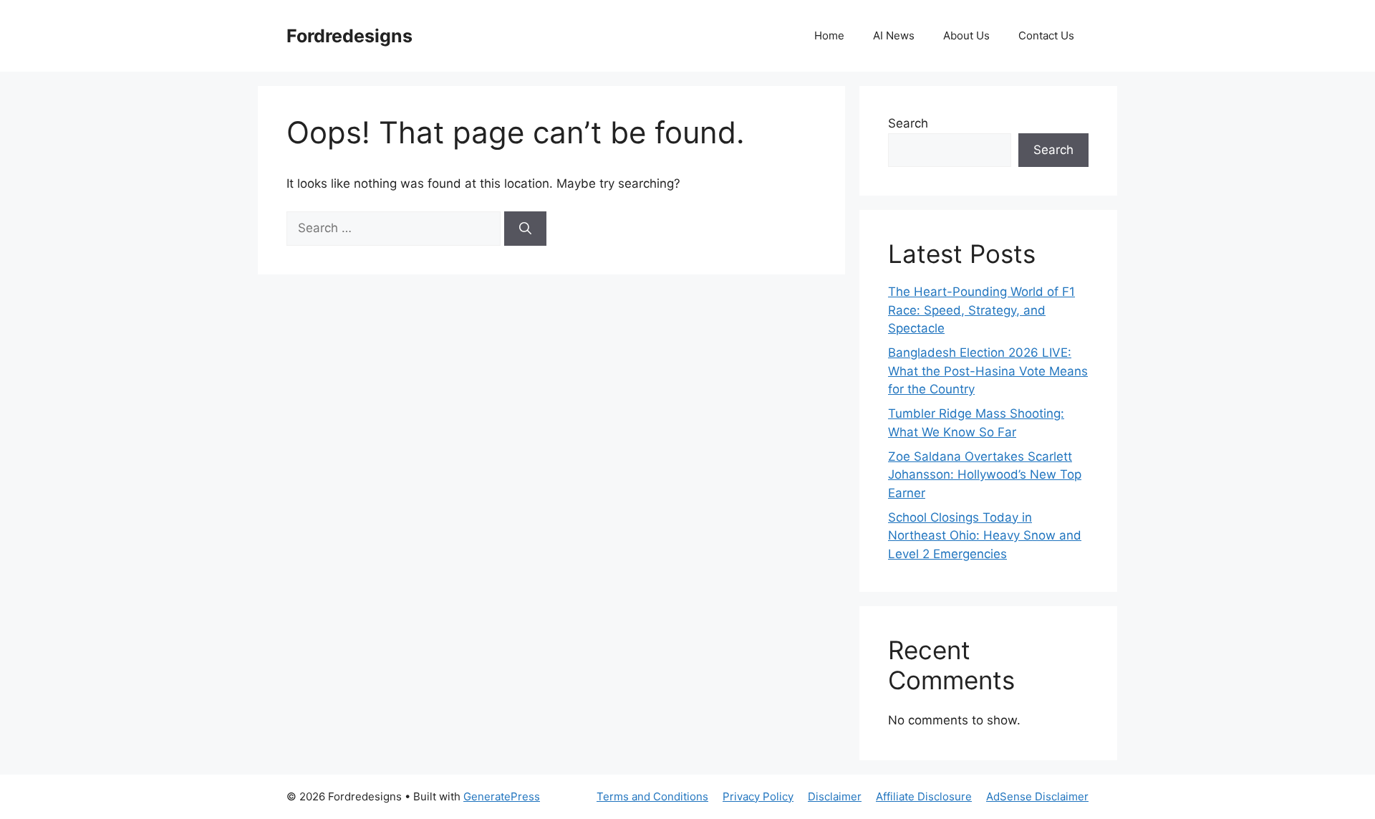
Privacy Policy (758, 796)
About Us (966, 35)
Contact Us (1046, 35)
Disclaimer (835, 796)
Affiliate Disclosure (924, 796)
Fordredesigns (349, 36)
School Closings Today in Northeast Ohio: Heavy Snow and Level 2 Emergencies (984, 535)
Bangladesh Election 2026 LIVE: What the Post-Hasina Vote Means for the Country (988, 370)
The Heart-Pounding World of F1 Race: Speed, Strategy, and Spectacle (981, 309)
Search (908, 123)
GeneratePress (501, 796)
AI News (894, 35)
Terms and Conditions (652, 796)
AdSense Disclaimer (1037, 796)
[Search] (525, 228)
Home (829, 35)
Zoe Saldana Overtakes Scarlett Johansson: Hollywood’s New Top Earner (984, 474)
